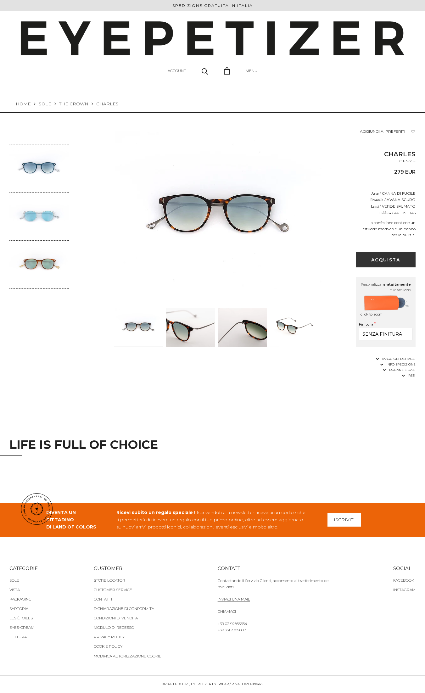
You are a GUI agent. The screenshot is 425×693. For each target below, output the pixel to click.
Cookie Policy (108, 646)
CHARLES (107, 104)
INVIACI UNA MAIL (234, 599)
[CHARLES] (39, 148)
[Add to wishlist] (413, 131)
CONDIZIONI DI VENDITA (116, 618)
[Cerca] (205, 71)
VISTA (14, 589)
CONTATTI (103, 599)
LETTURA (18, 636)
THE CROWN (73, 104)
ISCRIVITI (344, 520)
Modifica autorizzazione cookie (127, 656)
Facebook (403, 580)
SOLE (45, 104)
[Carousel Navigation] (39, 294)
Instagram (404, 589)
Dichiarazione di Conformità (124, 608)
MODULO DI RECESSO (114, 627)
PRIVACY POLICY (109, 636)
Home (23, 104)
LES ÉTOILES (21, 618)
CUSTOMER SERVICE (113, 589)
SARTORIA (18, 608)
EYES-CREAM (21, 627)
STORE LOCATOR (109, 580)
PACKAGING (20, 599)
